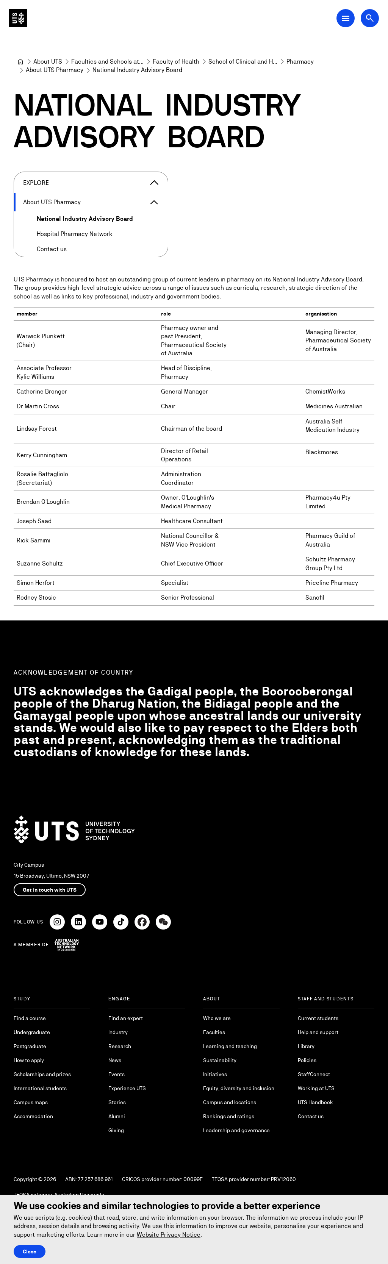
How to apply (29, 1060)
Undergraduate (32, 1032)
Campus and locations (229, 1102)
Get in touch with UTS (50, 890)
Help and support (318, 1032)
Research (119, 1046)
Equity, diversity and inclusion (238, 1088)
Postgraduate (30, 1046)
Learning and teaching (230, 1046)
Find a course (30, 1018)
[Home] (20, 62)
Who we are (217, 1018)
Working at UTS (316, 1088)
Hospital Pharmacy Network (75, 233)
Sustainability (219, 1060)
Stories (117, 1102)
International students (40, 1088)
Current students (318, 1018)
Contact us (52, 249)
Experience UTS (127, 1088)
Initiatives (215, 1074)
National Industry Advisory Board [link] (137, 69)
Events (116, 1074)
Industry (118, 1032)
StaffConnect (314, 1074)
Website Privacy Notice (168, 1234)
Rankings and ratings (228, 1116)
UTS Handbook (315, 1102)
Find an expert (125, 1018)
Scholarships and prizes (42, 1074)
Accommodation (33, 1116)
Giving (116, 1130)
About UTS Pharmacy (52, 202)
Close (29, 1251)
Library (306, 1046)
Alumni (116, 1116)
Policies (307, 1060)
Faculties (214, 1032)
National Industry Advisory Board (85, 218)
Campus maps (31, 1102)
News (114, 1060)
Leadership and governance (236, 1130)
